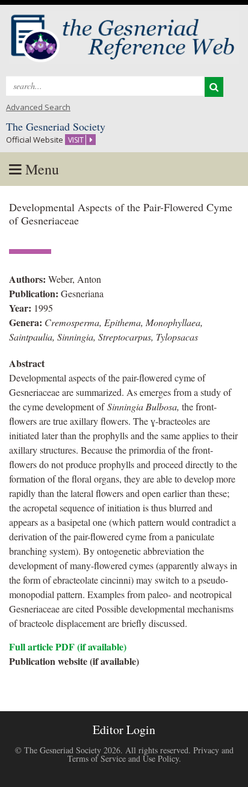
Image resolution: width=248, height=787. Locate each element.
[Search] (214, 87)
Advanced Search (38, 107)
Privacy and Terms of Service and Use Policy (150, 754)
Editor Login (124, 729)
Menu (40, 169)
